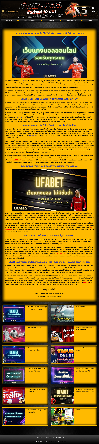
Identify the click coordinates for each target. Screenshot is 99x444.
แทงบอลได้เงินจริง (15, 160)
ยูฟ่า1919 (86, 282)
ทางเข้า (90, 20)
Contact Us (38, 437)
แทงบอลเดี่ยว (60, 254)
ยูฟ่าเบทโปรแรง (80, 307)
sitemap (51, 20)
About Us (49, 437)
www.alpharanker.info (61, 442)
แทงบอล (78, 410)
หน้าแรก (9, 20)
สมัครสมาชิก (71, 20)
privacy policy (60, 437)
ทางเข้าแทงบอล (29, 20)
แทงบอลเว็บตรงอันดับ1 (34, 327)
